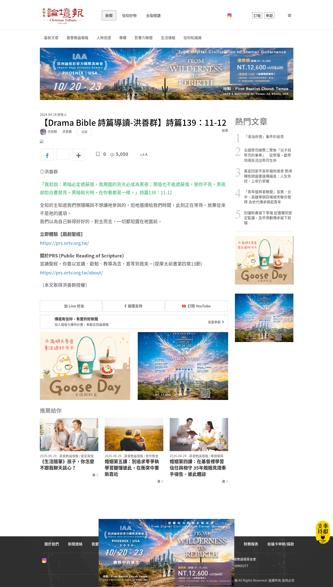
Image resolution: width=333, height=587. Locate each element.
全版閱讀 (153, 15)
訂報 (257, 15)
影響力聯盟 (144, 37)
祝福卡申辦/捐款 (280, 544)
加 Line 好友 (73, 306)
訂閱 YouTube (199, 306)
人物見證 (104, 37)
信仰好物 (129, 15)
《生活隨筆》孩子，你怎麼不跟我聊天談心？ (67, 464)
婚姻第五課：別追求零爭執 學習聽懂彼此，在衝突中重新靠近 (132, 467)
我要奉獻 (214, 322)
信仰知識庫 (192, 37)
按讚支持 (135, 306)
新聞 (109, 15)
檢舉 (225, 130)
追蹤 (84, 131)
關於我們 (51, 544)
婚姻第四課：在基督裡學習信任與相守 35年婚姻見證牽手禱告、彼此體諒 (198, 467)
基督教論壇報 (77, 37)
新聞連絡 (75, 544)
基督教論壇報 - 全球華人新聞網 (63, 15)
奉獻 (269, 15)
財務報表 (251, 544)
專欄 (122, 37)
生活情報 (168, 37)
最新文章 (51, 37)
